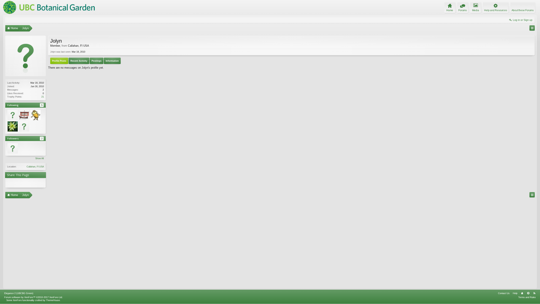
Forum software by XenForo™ (33, 297)
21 (42, 96)
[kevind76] (24, 126)
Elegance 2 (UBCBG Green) (18, 293)
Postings (96, 61)
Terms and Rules (527, 297)
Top (528, 293)
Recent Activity (78, 61)
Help (515, 293)
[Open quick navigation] (532, 28)
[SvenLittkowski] (24, 115)
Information (112, 61)
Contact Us (504, 293)
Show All (39, 158)
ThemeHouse (53, 300)
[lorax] (35, 115)
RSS (534, 293)
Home (522, 293)
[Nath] (12, 115)
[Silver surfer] (12, 126)
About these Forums (523, 10)
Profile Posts (59, 61)
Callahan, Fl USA (35, 166)
